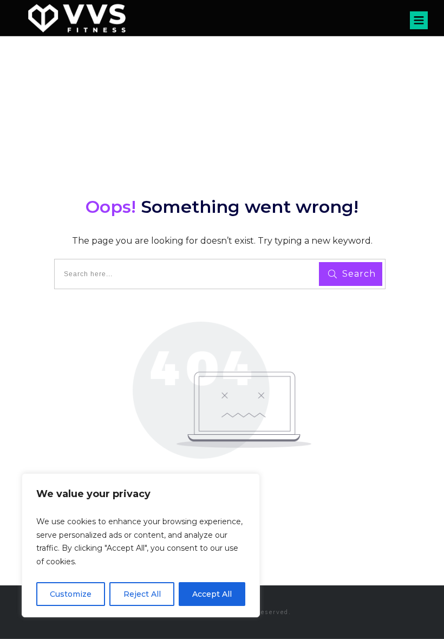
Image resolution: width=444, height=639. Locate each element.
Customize (71, 594)
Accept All (212, 594)
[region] (141, 545)
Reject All (142, 594)
